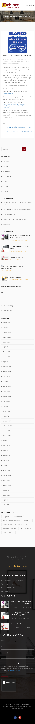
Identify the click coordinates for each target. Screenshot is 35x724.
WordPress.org (7, 310)
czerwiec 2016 (7, 495)
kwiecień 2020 (7, 366)
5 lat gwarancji (7, 517)
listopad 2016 (7, 475)
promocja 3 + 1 (27, 520)
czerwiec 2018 (7, 391)
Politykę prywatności (14, 670)
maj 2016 (5, 500)
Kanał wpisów (7, 301)
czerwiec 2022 (7, 342)
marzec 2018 (6, 401)
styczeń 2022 (7, 352)
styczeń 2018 (7, 411)
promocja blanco (7, 524)
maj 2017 (5, 450)
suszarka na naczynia (21, 524)
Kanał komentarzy (8, 306)
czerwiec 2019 (7, 376)
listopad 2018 (7, 386)
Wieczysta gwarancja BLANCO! (17, 55)
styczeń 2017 (7, 470)
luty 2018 (5, 406)
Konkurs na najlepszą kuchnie (11, 520)
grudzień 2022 (7, 332)
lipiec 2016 (6, 490)
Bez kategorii (6, 171)
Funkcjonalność (7, 176)
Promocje (13, 61)
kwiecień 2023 (7, 322)
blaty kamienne (18, 517)
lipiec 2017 (6, 440)
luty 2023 (5, 327)
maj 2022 (5, 347)
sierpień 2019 (7, 371)
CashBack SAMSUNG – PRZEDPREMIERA (14, 219)
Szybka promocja (8, 224)
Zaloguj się (6, 296)
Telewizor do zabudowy (9, 528)
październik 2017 (8, 426)
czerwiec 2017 (7, 445)
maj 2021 (5, 362)
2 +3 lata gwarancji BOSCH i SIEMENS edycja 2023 (17, 209)
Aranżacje (5, 166)
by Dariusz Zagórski (8, 59)
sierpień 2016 (7, 485)
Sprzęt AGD (20, 61)
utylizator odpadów (25, 528)
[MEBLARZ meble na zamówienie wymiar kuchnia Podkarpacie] (10, 5)
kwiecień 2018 (7, 396)
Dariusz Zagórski (17, 708)
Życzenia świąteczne (9, 214)
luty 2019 (5, 381)
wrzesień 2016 (7, 480)
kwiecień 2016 (7, 505)
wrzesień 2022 (7, 337)
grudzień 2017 (7, 416)
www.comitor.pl (8, 93)
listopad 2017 (7, 421)
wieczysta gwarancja (13, 63)
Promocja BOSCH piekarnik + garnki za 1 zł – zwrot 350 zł (21, 236)
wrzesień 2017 (7, 431)
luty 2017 (5, 465)
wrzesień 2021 (7, 357)
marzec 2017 (6, 460)
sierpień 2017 (7, 436)
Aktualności (6, 161)
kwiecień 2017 (7, 455)
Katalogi (5, 181)
